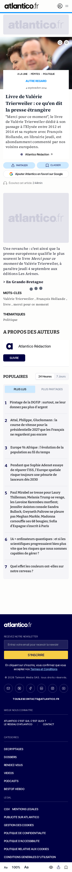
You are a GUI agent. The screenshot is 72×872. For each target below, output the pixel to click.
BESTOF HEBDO (14, 789)
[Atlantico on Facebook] (30, 688)
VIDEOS (9, 773)
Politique (49, 73)
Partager (22, 165)
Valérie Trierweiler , (19, 299)
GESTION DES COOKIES (19, 825)
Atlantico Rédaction (37, 154)
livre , (8, 304)
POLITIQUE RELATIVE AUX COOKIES (26, 849)
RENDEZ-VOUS (13, 765)
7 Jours (61, 376)
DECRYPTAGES (13, 749)
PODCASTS (11, 781)
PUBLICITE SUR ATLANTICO (21, 817)
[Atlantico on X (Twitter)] (19, 688)
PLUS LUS (20, 389)
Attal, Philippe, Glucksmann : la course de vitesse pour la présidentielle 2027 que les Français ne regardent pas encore (37, 427)
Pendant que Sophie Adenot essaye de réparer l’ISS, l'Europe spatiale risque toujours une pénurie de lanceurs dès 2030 (36, 472)
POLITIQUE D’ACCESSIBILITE (22, 841)
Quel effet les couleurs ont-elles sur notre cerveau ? (37, 568)
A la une (22, 73)
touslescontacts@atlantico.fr (36, 698)
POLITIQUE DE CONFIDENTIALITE (25, 833)
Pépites (35, 73)
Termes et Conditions (43, 669)
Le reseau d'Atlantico (18, 724)
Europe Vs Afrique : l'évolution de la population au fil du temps (37, 449)
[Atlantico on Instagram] (52, 688)
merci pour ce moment (31, 304)
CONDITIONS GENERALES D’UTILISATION (30, 857)
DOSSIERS (10, 757)
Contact (48, 724)
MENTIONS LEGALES (25, 809)
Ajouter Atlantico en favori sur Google (39, 174)
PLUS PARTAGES (52, 389)
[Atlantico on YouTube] (63, 688)
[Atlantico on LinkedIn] (41, 688)
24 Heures (45, 376)
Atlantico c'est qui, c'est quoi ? (25, 720)
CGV (7, 809)
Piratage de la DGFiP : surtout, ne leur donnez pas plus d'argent (38, 404)
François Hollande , (51, 299)
